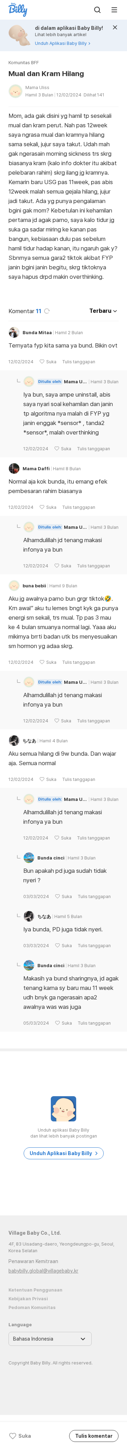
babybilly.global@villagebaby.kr (43, 1271)
